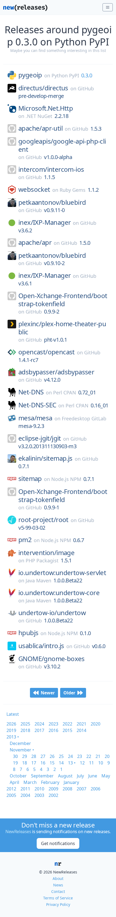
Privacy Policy (58, 904)
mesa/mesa (35, 418)
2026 (11, 724)
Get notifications (58, 843)
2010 (39, 789)
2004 (25, 795)
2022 (67, 724)
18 (24, 763)
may (105, 776)
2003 (39, 795)
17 (33, 763)
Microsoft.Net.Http (45, 108)
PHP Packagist (42, 560)
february (50, 782)
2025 (25, 724)
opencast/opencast (46, 352)
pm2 (25, 540)
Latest (12, 714)
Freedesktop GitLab (84, 418)
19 (15, 763)
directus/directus (43, 88)
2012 (11, 789)
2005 (11, 795)
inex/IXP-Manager (44, 222)
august (65, 776)
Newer (48, 693)
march (30, 782)
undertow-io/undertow (52, 613)
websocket (34, 189)
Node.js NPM (66, 479)
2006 (95, 789)
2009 (53, 789)
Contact (58, 891)
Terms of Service (58, 897)
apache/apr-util (40, 128)
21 (97, 756)
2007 (81, 789)
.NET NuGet (39, 116)
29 (24, 756)
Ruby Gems (73, 190)
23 (79, 756)
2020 (95, 724)
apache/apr (35, 242)
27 (42, 756)
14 (61, 763)
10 (100, 763)
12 (82, 763)
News (58, 885)
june (92, 776)
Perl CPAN (64, 392)
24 (70, 756)
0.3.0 (86, 75)
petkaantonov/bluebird (52, 202)
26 (52, 756)
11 (91, 763)
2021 (81, 724)
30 (15, 756)
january (71, 782)
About (58, 878)
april (14, 782)
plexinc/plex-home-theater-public (62, 328)
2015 (67, 730)
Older (69, 693)
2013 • (12, 737)
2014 (81, 730)
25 (61, 756)
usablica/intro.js (41, 646)
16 (42, 763)
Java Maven (38, 580)
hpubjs (28, 633)
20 (107, 756)
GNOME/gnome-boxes (51, 659)
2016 (53, 730)
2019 (11, 730)
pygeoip (30, 75)
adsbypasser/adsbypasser (56, 372)
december (20, 743)
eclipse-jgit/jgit (39, 438)
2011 (25, 789)
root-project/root (43, 520)
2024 (39, 724)
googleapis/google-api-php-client (62, 145)
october (18, 776)
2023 (53, 724)
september (42, 776)
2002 (53, 795)
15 (52, 763)
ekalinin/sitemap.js (45, 458)
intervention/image (46, 553)
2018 (25, 730)
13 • (72, 763)
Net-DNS (31, 392)
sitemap (30, 478)
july (80, 776)
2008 (67, 789)
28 (33, 756)
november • (22, 750)
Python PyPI (65, 75)
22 (88, 756)
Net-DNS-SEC (37, 405)
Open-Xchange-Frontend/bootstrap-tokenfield (62, 300)
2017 (39, 730)
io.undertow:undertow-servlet (62, 573)
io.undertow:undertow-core (59, 593)
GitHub (86, 88)
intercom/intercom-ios (51, 169)
